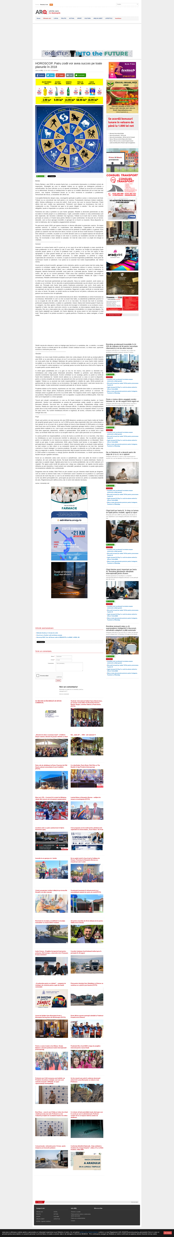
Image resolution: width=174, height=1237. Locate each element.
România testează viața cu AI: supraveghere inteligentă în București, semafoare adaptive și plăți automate (121, 628)
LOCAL (56, 18)
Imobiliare (118, 18)
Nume (52, 656)
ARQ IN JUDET (98, 18)
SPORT (79, 18)
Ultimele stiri (47, 18)
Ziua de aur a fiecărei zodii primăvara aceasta (49, 635)
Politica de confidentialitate (78, 1218)
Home (38, 18)
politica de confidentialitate (89, 1232)
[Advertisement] (87, 36)
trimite (58, 680)
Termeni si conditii (75, 1211)
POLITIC (63, 18)
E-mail (52, 659)
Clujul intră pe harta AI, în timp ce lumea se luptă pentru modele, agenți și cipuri (122, 511)
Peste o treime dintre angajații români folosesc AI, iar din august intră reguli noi (122, 400)
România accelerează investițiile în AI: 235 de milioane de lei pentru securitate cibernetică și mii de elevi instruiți (122, 346)
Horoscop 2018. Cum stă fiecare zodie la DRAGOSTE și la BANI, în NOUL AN (58, 637)
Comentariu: (51, 663)
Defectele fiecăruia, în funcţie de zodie (47, 633)
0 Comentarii (55, 70)
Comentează (41, 176)
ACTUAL (71, 18)
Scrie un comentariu (64, 694)
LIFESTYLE (108, 18)
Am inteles (168, 1233)
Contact (73, 1220)
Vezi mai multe (134, 1202)
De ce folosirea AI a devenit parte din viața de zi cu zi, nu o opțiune (121, 453)
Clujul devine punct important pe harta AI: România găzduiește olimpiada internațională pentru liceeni (121, 571)
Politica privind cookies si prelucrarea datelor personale (81, 1215)
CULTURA (88, 18)
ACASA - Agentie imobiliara (43, 1221)
